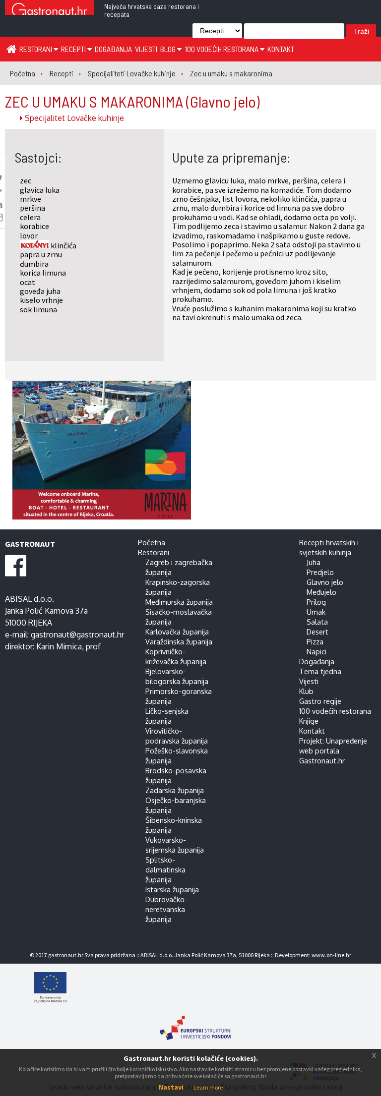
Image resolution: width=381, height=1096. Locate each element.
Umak (316, 611)
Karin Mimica (59, 646)
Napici (316, 651)
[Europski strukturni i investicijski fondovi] (195, 1023)
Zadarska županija (174, 790)
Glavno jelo (325, 581)
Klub (306, 691)
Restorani (36, 49)
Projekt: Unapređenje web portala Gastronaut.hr (333, 750)
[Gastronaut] (49, 11)
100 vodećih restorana (222, 49)
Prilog (316, 601)
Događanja (113, 49)
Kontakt (280, 49)
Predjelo (320, 572)
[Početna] (11, 48)
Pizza (315, 641)
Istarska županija (172, 889)
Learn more (208, 1087)
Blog (168, 49)
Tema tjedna (320, 671)
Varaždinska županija (178, 641)
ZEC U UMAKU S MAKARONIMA (132, 101)
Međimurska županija (179, 601)
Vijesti (146, 49)
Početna (151, 542)
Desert (317, 631)
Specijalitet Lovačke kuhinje (73, 118)
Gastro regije (320, 700)
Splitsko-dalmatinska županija (165, 869)
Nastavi (171, 1087)
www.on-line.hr (331, 955)
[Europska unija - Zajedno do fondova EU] (195, 988)
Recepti (74, 49)
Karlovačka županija (177, 631)
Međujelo (321, 591)
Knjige (308, 720)
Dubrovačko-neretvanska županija (166, 909)
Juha (313, 562)
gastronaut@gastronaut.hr (77, 634)
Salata (317, 621)
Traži (361, 31)
